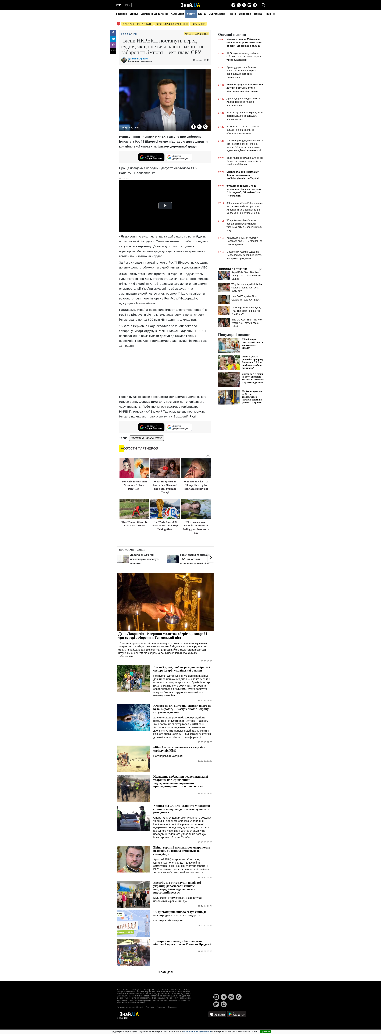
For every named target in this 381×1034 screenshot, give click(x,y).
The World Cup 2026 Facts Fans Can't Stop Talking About (165, 525)
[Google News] (239, 997)
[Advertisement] (165, 371)
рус (127, 5)
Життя (191, 13)
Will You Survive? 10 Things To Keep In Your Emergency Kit (196, 485)
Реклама (150, 1007)
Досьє (134, 13)
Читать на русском (196, 34)
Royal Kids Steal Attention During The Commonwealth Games (246, 275)
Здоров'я (245, 13)
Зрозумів (265, 1031)
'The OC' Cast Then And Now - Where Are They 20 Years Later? (247, 322)
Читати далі (165, 972)
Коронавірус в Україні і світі (172, 24)
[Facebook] (113, 33)
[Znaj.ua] (190, 5)
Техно (232, 13)
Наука (258, 13)
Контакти (172, 1007)
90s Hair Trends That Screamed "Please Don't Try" (134, 485)
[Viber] (239, 5)
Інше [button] (268, 13)
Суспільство (217, 13)
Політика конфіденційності (130, 1007)
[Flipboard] (249, 5)
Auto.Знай (177, 13)
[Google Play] (236, 1014)
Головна (121, 13)
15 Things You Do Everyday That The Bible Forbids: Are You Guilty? (246, 310)
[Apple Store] (217, 1014)
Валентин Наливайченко (146, 438)
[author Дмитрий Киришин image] (124, 60)
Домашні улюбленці (154, 13)
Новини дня (198, 24)
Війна (202, 13)
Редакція (161, 1007)
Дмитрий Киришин (138, 59)
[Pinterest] (255, 5)
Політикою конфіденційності (197, 1031)
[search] (263, 5)
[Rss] (244, 5)
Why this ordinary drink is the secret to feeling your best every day (246, 287)
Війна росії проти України (137, 24)
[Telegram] (233, 5)
